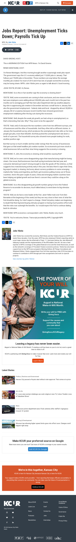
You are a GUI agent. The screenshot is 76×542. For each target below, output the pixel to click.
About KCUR (32, 502)
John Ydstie (12, 42)
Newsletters (32, 520)
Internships (47, 520)
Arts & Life (19, 391)
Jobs (45, 515)
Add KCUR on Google (38, 449)
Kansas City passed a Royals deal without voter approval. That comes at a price (43, 379)
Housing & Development (24, 420)
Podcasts (31, 515)
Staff (45, 506)
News (17, 406)
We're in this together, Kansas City (38, 469)
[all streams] (73, 10)
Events (46, 502)
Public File (62, 516)
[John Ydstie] (6, 234)
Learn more (38, 361)
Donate (68, 3)
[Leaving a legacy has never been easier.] (38, 303)
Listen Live (31, 506)
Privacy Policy (63, 521)
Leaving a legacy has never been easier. (38, 343)
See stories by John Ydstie (23, 259)
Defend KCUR (38, 487)
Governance (62, 512)
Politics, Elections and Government (27, 376)
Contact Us (47, 511)
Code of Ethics (63, 507)
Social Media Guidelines (63, 502)
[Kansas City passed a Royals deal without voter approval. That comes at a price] (8, 380)
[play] (5, 10)
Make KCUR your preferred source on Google (38, 440)
